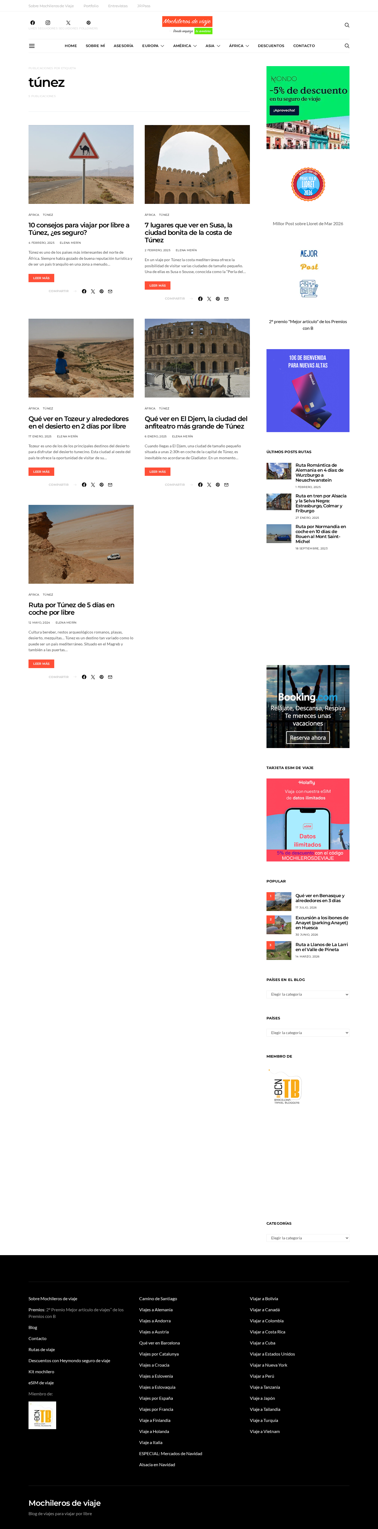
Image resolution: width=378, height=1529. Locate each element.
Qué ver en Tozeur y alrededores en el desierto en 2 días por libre (78, 422)
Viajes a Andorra (155, 1320)
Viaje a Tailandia (265, 1409)
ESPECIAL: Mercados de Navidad (170, 1453)
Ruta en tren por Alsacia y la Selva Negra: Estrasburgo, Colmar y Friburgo (321, 503)
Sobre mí (95, 45)
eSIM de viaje (41, 1382)
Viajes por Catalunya (159, 1353)
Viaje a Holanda (154, 1431)
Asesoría (123, 45)
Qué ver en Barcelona (159, 1342)
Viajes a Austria (154, 1331)
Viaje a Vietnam (265, 1431)
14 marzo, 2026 (308, 956)
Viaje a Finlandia (154, 1420)
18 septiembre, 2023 (312, 548)
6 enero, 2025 (156, 436)
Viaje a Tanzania (265, 1387)
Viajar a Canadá (265, 1309)
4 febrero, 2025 (42, 243)
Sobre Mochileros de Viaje (51, 6)
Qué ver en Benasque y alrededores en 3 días (320, 898)
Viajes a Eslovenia (156, 1376)
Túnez (48, 215)
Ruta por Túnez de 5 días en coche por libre (71, 608)
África (236, 45)
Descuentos (271, 45)
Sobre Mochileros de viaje (53, 1298)
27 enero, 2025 (307, 518)
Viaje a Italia (150, 1442)
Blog (33, 1327)
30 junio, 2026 (307, 934)
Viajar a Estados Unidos (272, 1353)
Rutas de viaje (42, 1349)
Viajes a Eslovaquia (157, 1387)
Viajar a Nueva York (268, 1364)
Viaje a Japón (262, 1398)
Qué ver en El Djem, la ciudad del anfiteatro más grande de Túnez (196, 422)
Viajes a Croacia (154, 1364)
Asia (210, 45)
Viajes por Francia (156, 1409)
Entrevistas (118, 6)
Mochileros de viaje (64, 1503)
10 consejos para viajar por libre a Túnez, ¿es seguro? (79, 229)
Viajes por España (156, 1398)
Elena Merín (70, 243)
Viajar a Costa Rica (267, 1331)
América (182, 45)
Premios (36, 1309)
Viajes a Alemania (156, 1309)
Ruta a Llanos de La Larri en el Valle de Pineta (322, 947)
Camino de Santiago (158, 1298)
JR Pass (143, 6)
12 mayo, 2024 (39, 622)
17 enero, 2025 (40, 436)
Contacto (304, 45)
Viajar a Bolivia (264, 1298)
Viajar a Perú (262, 1376)
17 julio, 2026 (306, 907)
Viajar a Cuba (262, 1342)
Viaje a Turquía (264, 1420)
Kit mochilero (41, 1371)
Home (71, 45)
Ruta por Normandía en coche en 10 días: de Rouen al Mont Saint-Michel (321, 534)
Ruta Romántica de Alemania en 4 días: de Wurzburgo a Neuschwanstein (320, 473)
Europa (150, 45)
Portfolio (91, 6)
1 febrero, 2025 (308, 487)
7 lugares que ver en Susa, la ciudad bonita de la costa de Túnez (188, 232)
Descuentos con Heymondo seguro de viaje (69, 1360)
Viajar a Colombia (267, 1320)
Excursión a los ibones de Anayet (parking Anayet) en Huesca (322, 922)
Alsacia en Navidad (157, 1464)
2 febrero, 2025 (157, 250)
